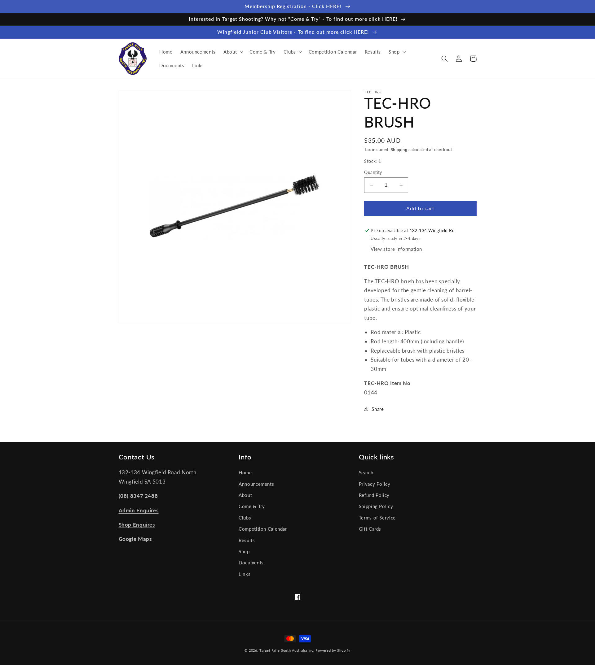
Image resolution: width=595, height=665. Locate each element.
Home (245, 472)
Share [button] (378, 409)
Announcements (256, 484)
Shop (244, 551)
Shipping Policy (376, 506)
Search (366, 472)
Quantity (373, 172)
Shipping (399, 149)
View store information (396, 249)
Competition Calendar (263, 529)
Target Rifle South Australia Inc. (286, 650)
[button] (232, 52)
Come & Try (252, 506)
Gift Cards (370, 529)
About (245, 495)
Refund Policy (374, 495)
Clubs (245, 517)
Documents (251, 562)
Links (244, 574)
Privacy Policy (374, 484)
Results (247, 540)
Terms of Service (377, 517)
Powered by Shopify (332, 650)
